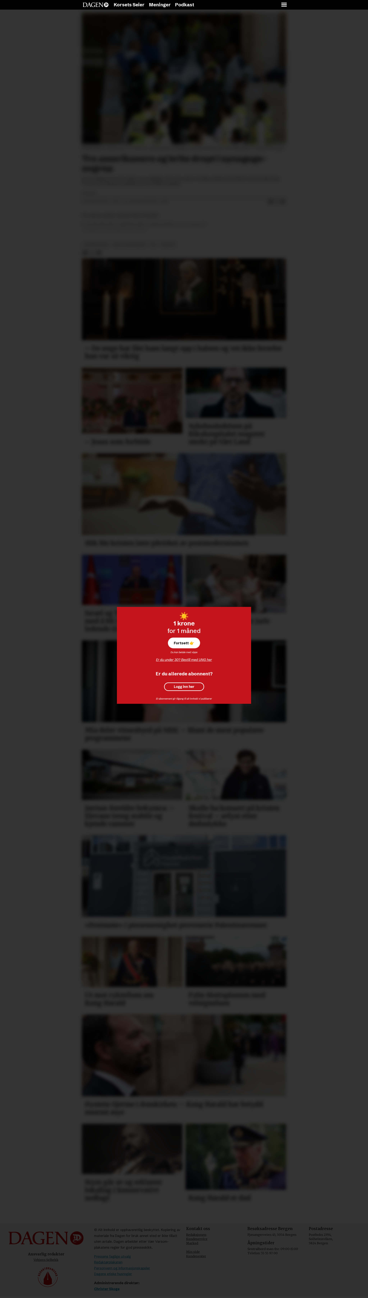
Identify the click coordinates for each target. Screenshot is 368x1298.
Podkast (184, 4)
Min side (193, 1252)
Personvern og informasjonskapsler (122, 1268)
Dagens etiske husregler (113, 1274)
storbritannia (96, 244)
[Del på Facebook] (271, 202)
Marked (192, 1243)
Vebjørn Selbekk (46, 1260)
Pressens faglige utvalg (112, 1256)
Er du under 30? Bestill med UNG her (184, 660)
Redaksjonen (196, 1235)
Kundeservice (196, 1239)
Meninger (160, 4)
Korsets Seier (129, 4)
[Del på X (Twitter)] (277, 202)
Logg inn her (184, 687)
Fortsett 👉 (184, 643)
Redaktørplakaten (108, 1262)
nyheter (168, 244)
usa (153, 244)
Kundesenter (196, 1256)
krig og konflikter (129, 244)
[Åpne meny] (284, 5)
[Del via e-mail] (283, 202)
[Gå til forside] (95, 5)
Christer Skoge (107, 1289)
